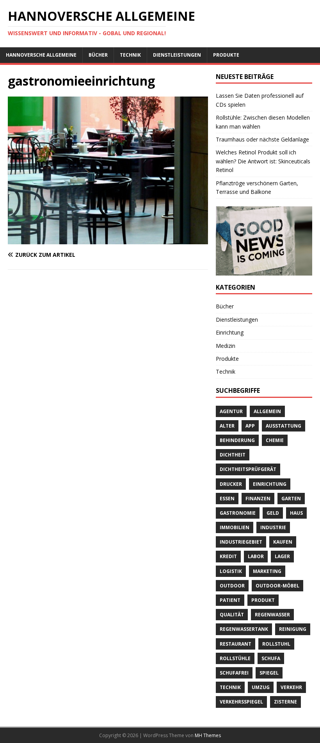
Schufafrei (234, 673)
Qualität (232, 614)
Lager (282, 556)
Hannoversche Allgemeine (41, 55)
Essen (227, 498)
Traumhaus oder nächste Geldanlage (262, 139)
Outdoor (232, 585)
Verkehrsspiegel (241, 701)
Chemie (275, 440)
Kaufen (282, 542)
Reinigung (292, 629)
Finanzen (257, 498)
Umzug (261, 687)
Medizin (225, 345)
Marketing (267, 571)
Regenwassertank (244, 629)
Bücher (98, 55)
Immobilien (234, 527)
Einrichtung (230, 332)
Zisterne (285, 701)
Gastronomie (238, 513)
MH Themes (208, 735)
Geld (273, 513)
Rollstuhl (276, 644)
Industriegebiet (241, 542)
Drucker (231, 484)
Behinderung (237, 440)
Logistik (231, 571)
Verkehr (291, 687)
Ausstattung (283, 426)
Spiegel (269, 673)
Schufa (270, 658)
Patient (230, 600)
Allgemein (267, 411)
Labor (256, 556)
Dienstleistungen (177, 55)
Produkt (263, 600)
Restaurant (235, 644)
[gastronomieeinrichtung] (108, 239)
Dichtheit (232, 454)
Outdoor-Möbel (277, 585)
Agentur (231, 411)
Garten (291, 498)
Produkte (226, 55)
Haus (296, 513)
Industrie (273, 527)
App (250, 426)
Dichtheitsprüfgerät (248, 469)
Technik (130, 55)
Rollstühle (235, 658)
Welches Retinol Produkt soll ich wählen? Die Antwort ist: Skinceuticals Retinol (263, 161)
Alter (227, 426)
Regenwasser (272, 614)
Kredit (228, 556)
